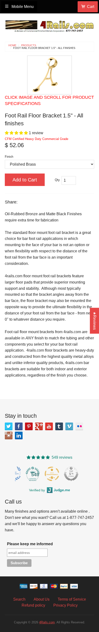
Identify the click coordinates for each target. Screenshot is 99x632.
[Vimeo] (69, 426)
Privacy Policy (65, 605)
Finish (9, 156)
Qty (57, 180)
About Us (42, 599)
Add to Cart (24, 179)
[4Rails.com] (49, 25)
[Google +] (39, 426)
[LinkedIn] (19, 435)
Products (28, 45)
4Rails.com (47, 622)
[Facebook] (19, 426)
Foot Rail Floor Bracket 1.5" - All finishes (44, 48)
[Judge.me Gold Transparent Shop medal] (52, 473)
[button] (17, 133)
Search (19, 599)
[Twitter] (8, 426)
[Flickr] (79, 426)
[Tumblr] (59, 426)
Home (12, 45)
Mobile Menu (22, 7)
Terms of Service (72, 599)
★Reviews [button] (95, 321)
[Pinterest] (29, 426)
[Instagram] (8, 435)
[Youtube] (49, 426)
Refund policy (33, 605)
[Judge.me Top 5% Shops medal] (71, 473)
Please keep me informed (30, 544)
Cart (90, 7)
